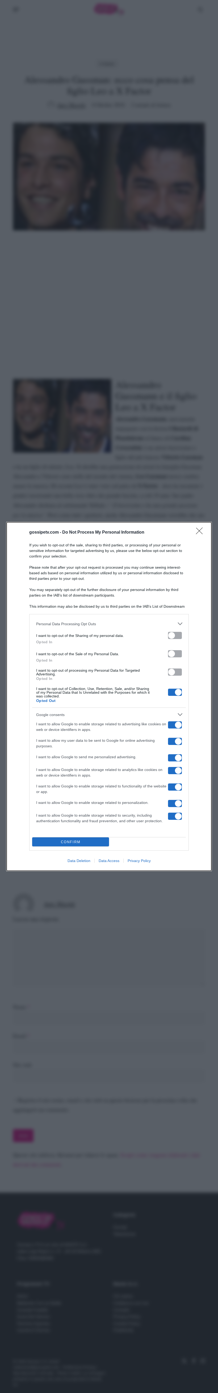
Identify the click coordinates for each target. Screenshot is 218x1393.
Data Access (109, 861)
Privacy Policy (139, 861)
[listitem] (109, 624)
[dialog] (109, 696)
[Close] (201, 533)
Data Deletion (79, 861)
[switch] (175, 635)
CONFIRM (71, 842)
